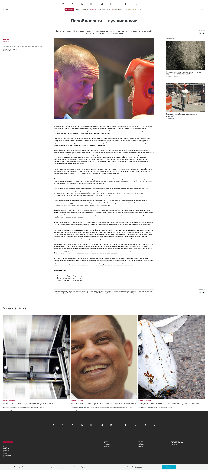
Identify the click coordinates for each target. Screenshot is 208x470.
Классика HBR (118, 9)
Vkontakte (141, 444)
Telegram (140, 443)
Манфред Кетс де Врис (10, 49)
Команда (93, 9)
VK (203, 33)
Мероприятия (108, 446)
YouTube (140, 446)
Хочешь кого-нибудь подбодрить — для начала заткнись (76, 276)
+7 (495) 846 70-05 (177, 443)
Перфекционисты (130, 9)
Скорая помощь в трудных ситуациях (69, 280)
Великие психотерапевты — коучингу (69, 278)
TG (200, 33)
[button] (141, 9)
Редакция (107, 444)
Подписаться (69, 9)
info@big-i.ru (175, 444)
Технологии (101, 9)
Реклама (106, 443)
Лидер (78, 9)
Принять (169, 467)
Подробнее (138, 467)
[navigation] (100, 9)
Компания (85, 9)
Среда (108, 9)
